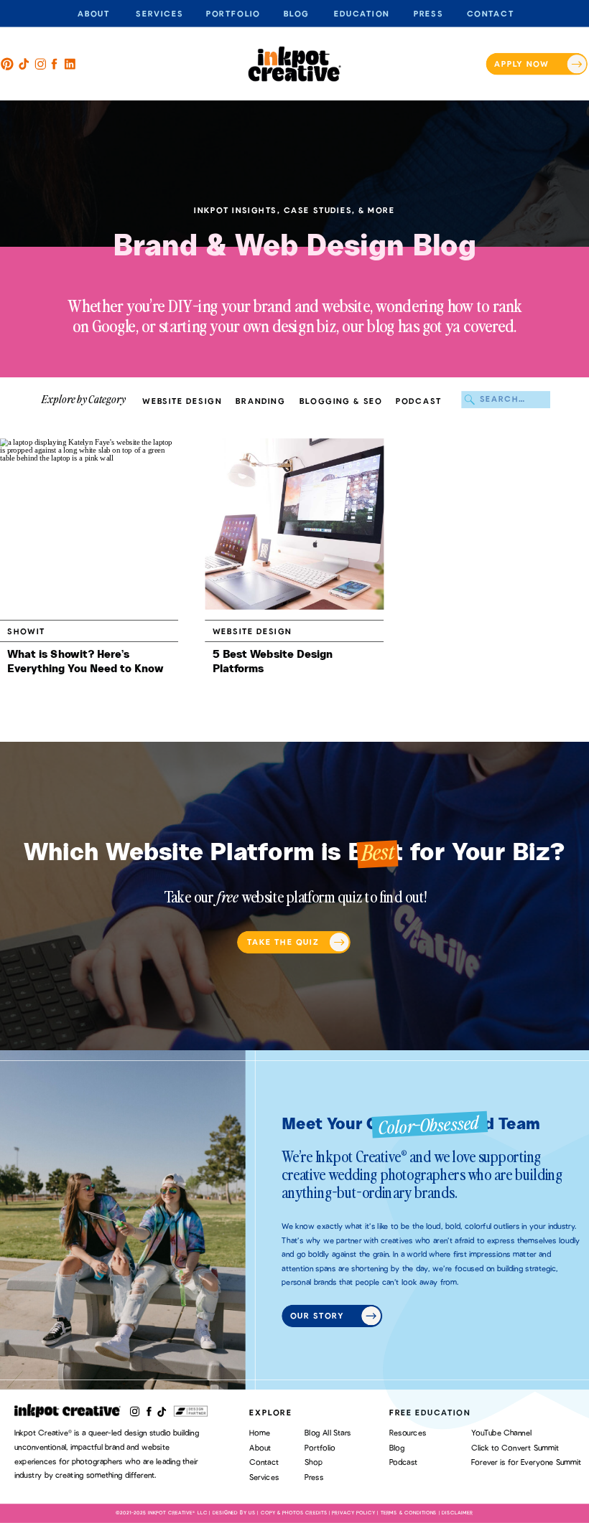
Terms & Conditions (409, 1513)
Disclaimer (457, 1513)
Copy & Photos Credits (294, 1513)
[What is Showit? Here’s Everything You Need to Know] (89, 524)
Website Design (252, 632)
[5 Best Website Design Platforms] (294, 524)
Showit (26, 632)
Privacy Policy (353, 1513)
